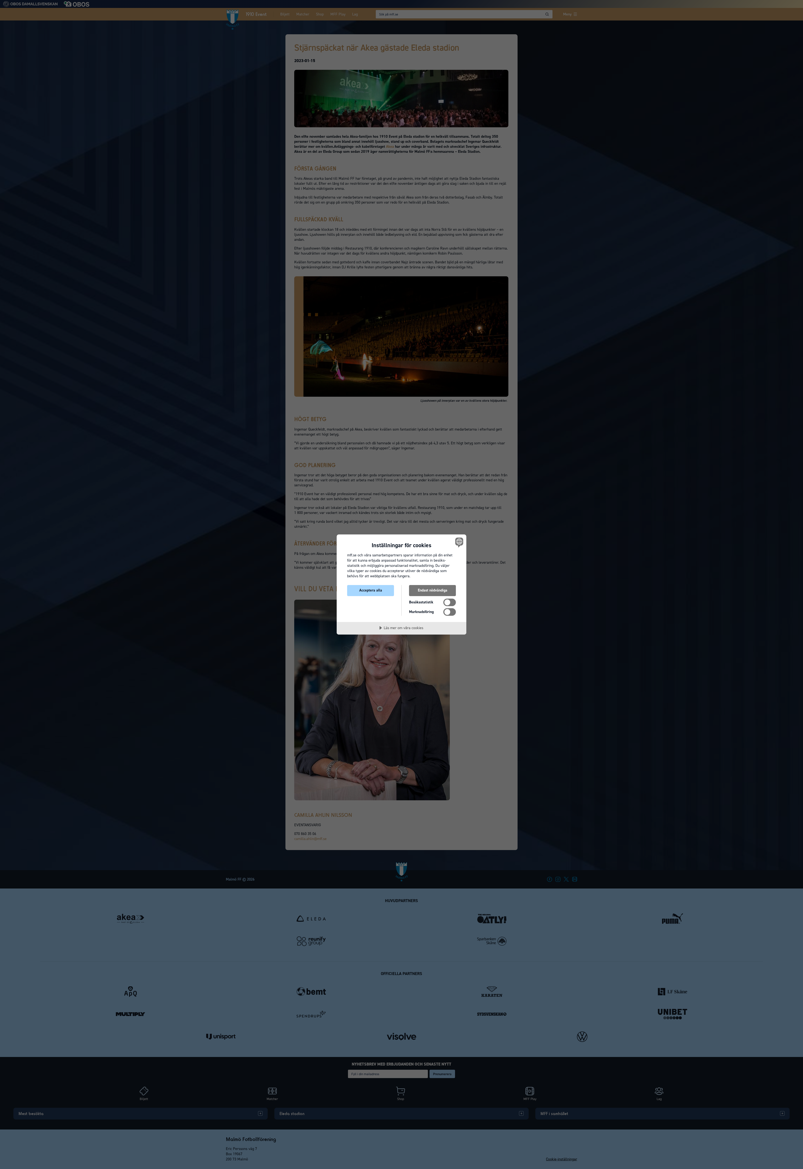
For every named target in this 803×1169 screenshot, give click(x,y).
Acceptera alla (370, 590)
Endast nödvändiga (432, 590)
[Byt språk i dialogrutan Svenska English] (458, 542)
